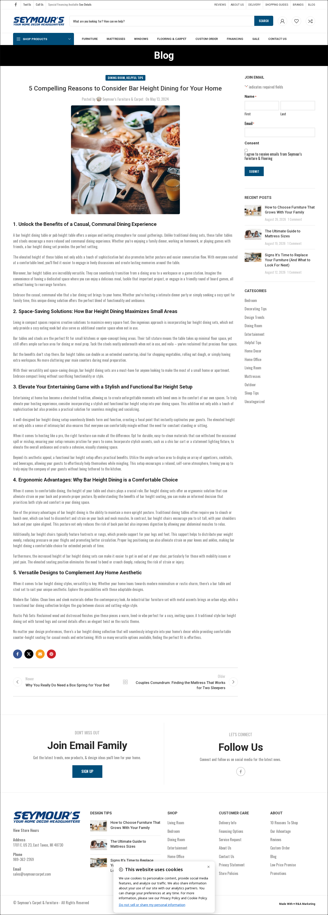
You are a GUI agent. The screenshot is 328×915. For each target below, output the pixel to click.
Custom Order (280, 848)
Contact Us (226, 856)
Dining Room (116, 78)
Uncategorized (255, 401)
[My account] (282, 21)
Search (264, 20)
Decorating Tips (256, 308)
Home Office (253, 359)
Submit (254, 171)
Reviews (275, 839)
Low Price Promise (283, 864)
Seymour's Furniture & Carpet (123, 99)
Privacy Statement (232, 864)
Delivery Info (227, 822)
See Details (85, 4)
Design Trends (254, 317)
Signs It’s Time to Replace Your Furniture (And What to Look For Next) (287, 260)
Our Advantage (280, 831)
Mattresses (253, 376)
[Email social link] (40, 653)
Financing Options (231, 831)
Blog (273, 856)
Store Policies (228, 873)
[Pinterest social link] (51, 653)
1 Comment (295, 219)
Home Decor (253, 350)
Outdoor (250, 384)
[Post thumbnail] (253, 213)
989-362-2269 (23, 859)
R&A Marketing (305, 904)
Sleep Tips (252, 393)
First (248, 113)
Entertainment (254, 334)
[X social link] (28, 653)
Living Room (253, 367)
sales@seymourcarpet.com (32, 874)
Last (283, 113)
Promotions (278, 873)
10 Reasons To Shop (284, 822)
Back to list (125, 681)
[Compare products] (310, 21)
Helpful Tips (134, 78)
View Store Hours (26, 830)
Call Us (40, 4)
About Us (225, 848)
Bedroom (251, 300)
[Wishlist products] (296, 21)
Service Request (230, 839)
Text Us (27, 4)
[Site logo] (39, 20)
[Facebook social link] (15, 4)
